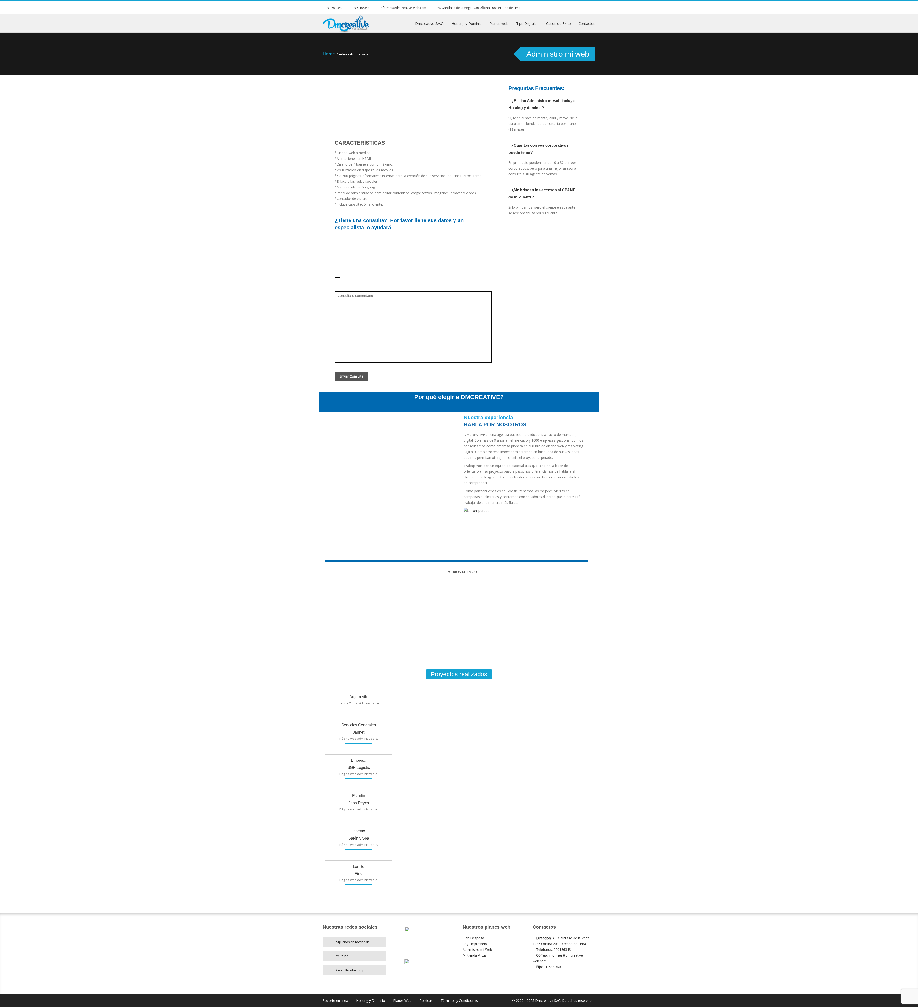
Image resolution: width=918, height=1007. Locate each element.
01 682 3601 (335, 7)
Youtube (342, 956)
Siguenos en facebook (352, 942)
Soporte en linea (335, 1000)
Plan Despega (473, 938)
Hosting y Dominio (466, 23)
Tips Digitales (527, 23)
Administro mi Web (477, 949)
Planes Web (402, 1000)
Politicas (426, 1000)
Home (329, 54)
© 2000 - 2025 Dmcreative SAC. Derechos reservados (553, 1000)
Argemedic (359, 697)
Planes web (498, 23)
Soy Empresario (475, 944)
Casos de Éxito (558, 23)
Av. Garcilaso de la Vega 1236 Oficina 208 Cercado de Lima (478, 7)
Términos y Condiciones (459, 1000)
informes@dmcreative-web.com (403, 7)
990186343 (361, 7)
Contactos (587, 23)
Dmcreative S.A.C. (429, 23)
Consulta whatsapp (350, 970)
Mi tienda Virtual (475, 955)
